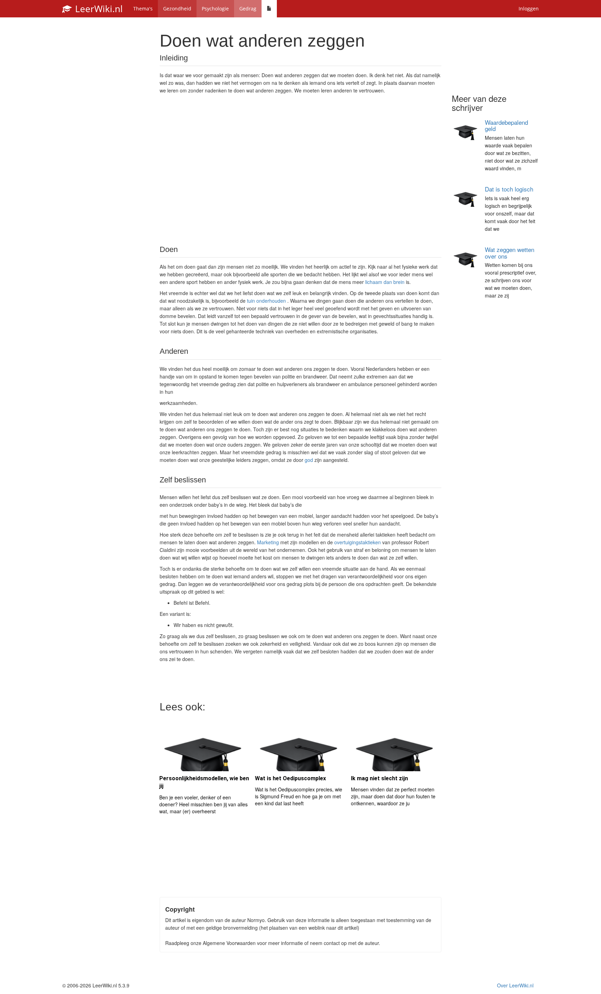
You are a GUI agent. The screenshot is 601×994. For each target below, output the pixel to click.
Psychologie (215, 8)
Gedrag (247, 8)
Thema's (143, 8)
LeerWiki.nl (98, 8)
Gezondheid (177, 8)
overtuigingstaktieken (357, 542)
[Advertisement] (300, 168)
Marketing (268, 542)
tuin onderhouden (266, 300)
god (309, 459)
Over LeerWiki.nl (515, 985)
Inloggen (529, 8)
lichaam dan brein (384, 281)
